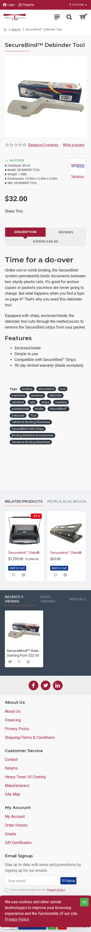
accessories (20, 409)
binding (27, 389)
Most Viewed (48, 599)
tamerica (37, 395)
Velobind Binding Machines (31, 422)
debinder (55, 395)
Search (16, 29)
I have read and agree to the (37, 889)
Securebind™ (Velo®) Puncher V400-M (67, 553)
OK (84, 902)
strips (45, 402)
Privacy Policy (17, 919)
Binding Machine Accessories (32, 435)
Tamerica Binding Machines (31, 442)
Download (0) (45, 241)
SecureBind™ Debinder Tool (24, 651)
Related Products (23, 501)
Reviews (65, 232)
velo (32, 402)
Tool (33, 415)
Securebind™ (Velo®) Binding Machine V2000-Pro (25, 553)
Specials (77, 599)
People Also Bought (68, 501)
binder (39, 409)
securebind (46, 389)
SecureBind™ (58, 409)
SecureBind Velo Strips (28, 429)
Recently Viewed (14, 599)
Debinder (18, 415)
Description (25, 232)
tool (63, 389)
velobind (18, 402)
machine (61, 402)
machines (18, 395)
